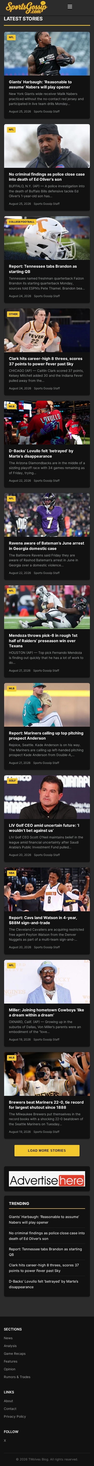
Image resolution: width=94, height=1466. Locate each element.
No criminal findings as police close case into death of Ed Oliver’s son (47, 177)
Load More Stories (47, 1150)
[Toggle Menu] (70, 7)
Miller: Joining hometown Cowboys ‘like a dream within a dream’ (46, 1012)
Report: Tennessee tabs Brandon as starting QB (45, 1252)
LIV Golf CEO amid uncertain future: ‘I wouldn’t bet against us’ (44, 828)
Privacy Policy (15, 1416)
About (8, 1401)
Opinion (9, 1369)
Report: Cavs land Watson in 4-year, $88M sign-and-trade (43, 920)
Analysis (10, 1346)
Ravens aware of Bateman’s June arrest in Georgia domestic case (46, 546)
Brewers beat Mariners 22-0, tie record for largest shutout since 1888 (46, 1105)
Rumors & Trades (17, 1377)
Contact (10, 1409)
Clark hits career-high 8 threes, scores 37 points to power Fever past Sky (45, 361)
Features (10, 1361)
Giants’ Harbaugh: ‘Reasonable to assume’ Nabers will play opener (40, 84)
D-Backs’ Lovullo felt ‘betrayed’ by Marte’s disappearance (41, 453)
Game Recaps (15, 1353)
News (8, 1338)
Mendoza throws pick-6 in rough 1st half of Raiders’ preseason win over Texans (43, 640)
